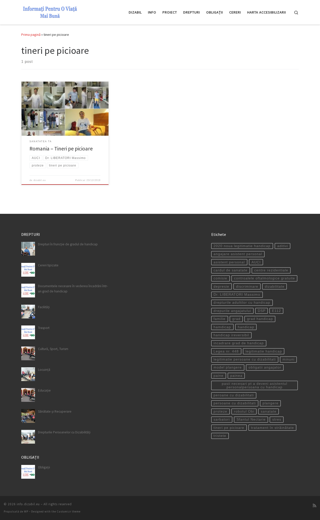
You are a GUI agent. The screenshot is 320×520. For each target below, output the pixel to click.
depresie (221, 286)
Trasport (44, 328)
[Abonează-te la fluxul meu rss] (314, 505)
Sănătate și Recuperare (55, 411)
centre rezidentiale (271, 270)
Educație (44, 390)
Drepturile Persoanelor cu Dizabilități (64, 432)
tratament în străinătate (272, 428)
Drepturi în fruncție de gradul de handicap (68, 244)
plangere (270, 403)
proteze (220, 411)
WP (26, 511)
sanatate (268, 411)
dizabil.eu (40, 180)
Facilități (44, 307)
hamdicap (222, 327)
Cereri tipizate (48, 265)
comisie (220, 278)
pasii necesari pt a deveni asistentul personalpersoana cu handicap (254, 385)
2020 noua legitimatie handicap (242, 246)
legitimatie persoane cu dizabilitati (245, 359)
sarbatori (222, 419)
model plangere (228, 367)
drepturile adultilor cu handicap (242, 302)
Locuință (44, 370)
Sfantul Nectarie (251, 419)
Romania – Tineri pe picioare (61, 148)
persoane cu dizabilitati (235, 403)
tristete (220, 436)
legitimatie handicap (264, 351)
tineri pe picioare (229, 428)
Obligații (44, 467)
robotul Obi (244, 411)
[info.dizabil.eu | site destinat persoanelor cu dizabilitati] (50, 11)
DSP (262, 311)
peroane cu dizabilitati (234, 395)
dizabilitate (274, 286)
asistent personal (229, 262)
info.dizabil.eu (28, 504)
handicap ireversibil (231, 335)
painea (236, 376)
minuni (288, 359)
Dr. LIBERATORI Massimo (237, 294)
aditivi (282, 246)
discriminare (247, 286)
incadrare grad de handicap (239, 343)
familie (220, 319)
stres (276, 419)
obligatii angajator (264, 367)
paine (219, 376)
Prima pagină (30, 34)
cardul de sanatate (231, 270)
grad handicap (260, 319)
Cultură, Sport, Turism (53, 349)
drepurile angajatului (232, 311)
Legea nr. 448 (226, 351)
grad (236, 319)
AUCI (256, 262)
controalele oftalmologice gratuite (264, 278)
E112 (276, 311)
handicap (246, 327)
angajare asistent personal (238, 254)
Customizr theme (68, 511)
